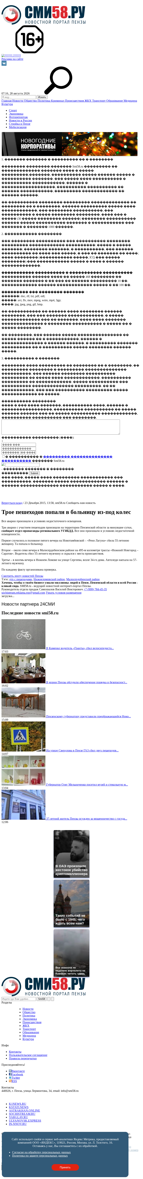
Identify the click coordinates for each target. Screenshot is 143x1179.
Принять (65, 1167)
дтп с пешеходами (20, 579)
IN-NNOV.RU (18, 1124)
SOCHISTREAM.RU (22, 1113)
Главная (6, 100)
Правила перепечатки (23, 1058)
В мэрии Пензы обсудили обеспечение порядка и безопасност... (86, 682)
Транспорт (99, 100)
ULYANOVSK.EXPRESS (25, 1120)
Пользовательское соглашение (28, 1055)
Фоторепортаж (18, 117)
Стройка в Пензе (19, 123)
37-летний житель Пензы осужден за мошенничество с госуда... (86, 818)
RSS (14, 1081)
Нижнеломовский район (49, 579)
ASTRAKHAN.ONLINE (24, 1110)
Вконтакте (18, 1071)
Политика (44, 100)
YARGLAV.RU (18, 1117)
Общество (31, 100)
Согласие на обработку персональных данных (30, 1130)
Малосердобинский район (83, 579)
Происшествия (75, 100)
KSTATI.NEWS (18, 1107)
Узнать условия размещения (63, 592)
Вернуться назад (11, 502)
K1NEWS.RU (17, 1103)
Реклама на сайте (12, 59)
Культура (7, 104)
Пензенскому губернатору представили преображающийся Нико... (88, 716)
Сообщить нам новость (81, 502)
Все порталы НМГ (13, 1097)
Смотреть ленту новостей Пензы (22, 575)
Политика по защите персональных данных (89, 1130)
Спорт (13, 110)
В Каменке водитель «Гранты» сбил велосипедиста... (80, 648)
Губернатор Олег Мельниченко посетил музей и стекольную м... (87, 784)
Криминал (58, 100)
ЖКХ (88, 100)
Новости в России (20, 120)
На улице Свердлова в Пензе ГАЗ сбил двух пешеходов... (82, 750)
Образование (115, 100)
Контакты (15, 1051)
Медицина (130, 100)
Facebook (17, 1074)
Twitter (16, 1077)
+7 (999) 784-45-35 (95, 589)
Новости (18, 100)
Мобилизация (17, 127)
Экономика (16, 113)
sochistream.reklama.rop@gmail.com (23, 592)
